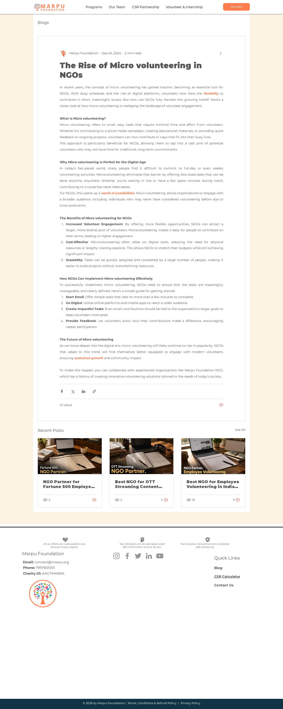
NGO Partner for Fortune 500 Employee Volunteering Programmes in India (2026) (68, 484)
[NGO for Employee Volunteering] (213, 456)
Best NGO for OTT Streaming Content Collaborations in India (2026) (140, 484)
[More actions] (220, 53)
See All (240, 430)
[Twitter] (138, 556)
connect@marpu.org (52, 562)
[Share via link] (94, 391)
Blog (218, 568)
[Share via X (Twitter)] (73, 391)
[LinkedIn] (149, 556)
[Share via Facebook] (62, 391)
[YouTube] (159, 556)
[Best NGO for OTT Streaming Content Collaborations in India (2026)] (142, 456)
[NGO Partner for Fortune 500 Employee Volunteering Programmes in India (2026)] (70, 456)
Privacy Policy (190, 703)
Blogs (43, 22)
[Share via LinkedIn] (83, 391)
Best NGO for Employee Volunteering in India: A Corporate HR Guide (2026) (213, 484)
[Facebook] (127, 556)
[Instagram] (116, 556)
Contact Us (223, 585)
